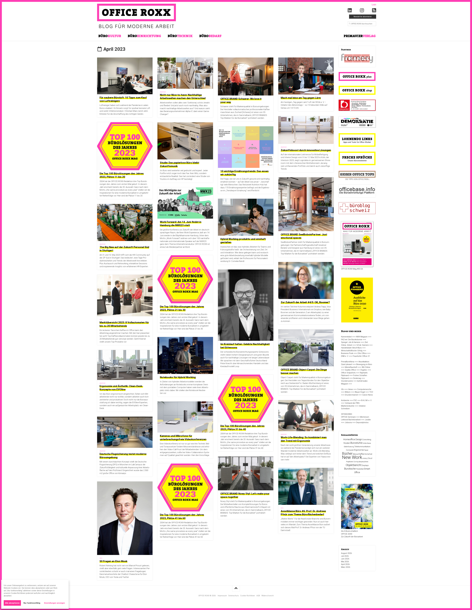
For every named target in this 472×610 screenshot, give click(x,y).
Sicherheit (368, 454)
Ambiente (345, 400)
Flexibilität (360, 469)
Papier (366, 450)
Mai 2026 (345, 561)
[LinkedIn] (349, 10)
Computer (350, 450)
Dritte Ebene (367, 443)
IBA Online (366, 367)
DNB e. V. (344, 356)
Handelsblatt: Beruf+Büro (351, 348)
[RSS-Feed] (374, 10)
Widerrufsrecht (267, 596)
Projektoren (349, 462)
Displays (365, 465)
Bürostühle (356, 442)
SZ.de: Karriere (362, 345)
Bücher (347, 453)
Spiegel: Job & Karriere (350, 342)
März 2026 (345, 567)
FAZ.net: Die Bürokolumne (351, 339)
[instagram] (362, 10)
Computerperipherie (361, 462)
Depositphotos (362, 422)
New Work (352, 457)
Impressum (222, 596)
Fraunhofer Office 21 (361, 356)
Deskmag (357, 378)
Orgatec (363, 370)
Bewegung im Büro (364, 364)
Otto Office (362, 353)
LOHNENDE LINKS (357, 139)
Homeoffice (349, 439)
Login (374, 4)
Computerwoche (364, 389)
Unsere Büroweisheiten (357, 161)
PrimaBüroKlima (347, 362)
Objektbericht (353, 465)
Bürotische (350, 468)
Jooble (368, 420)
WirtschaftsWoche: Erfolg (351, 350)
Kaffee (361, 454)
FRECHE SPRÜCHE (357, 157)
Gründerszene (347, 381)
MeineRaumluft (351, 367)
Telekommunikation (362, 446)
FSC (355, 400)
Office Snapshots (348, 373)
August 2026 (346, 553)
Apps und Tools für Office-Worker (357, 142)
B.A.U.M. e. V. (366, 400)
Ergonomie (359, 450)
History (364, 458)
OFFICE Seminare (348, 417)
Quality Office (350, 370)
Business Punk (347, 353)
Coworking (366, 439)
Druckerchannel (351, 395)
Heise (350, 389)
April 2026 (345, 564)
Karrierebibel (346, 337)
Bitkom (348, 392)
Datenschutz (233, 596)
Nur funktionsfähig (31, 603)
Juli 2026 (345, 556)
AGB (258, 596)
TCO (371, 392)
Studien (346, 443)
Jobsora (348, 422)
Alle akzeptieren (12, 603)
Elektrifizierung (349, 447)
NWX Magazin (362, 337)
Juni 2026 (345, 559)
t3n (342, 389)
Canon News (367, 395)
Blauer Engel (360, 392)
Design (358, 439)
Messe (355, 454)
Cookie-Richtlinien (247, 596)
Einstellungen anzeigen (54, 603)
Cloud (370, 458)
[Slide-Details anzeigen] (357, 58)
